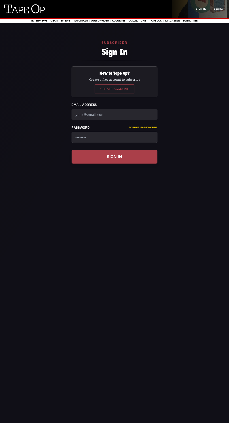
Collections (137, 20)
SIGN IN (201, 8)
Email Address (84, 105)
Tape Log (155, 20)
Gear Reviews (60, 20)
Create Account (114, 89)
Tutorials (81, 20)
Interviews (39, 20)
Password (81, 127)
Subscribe (190, 20)
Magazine (172, 20)
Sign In (114, 156)
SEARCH (219, 8)
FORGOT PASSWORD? (143, 127)
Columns (119, 20)
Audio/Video (100, 20)
